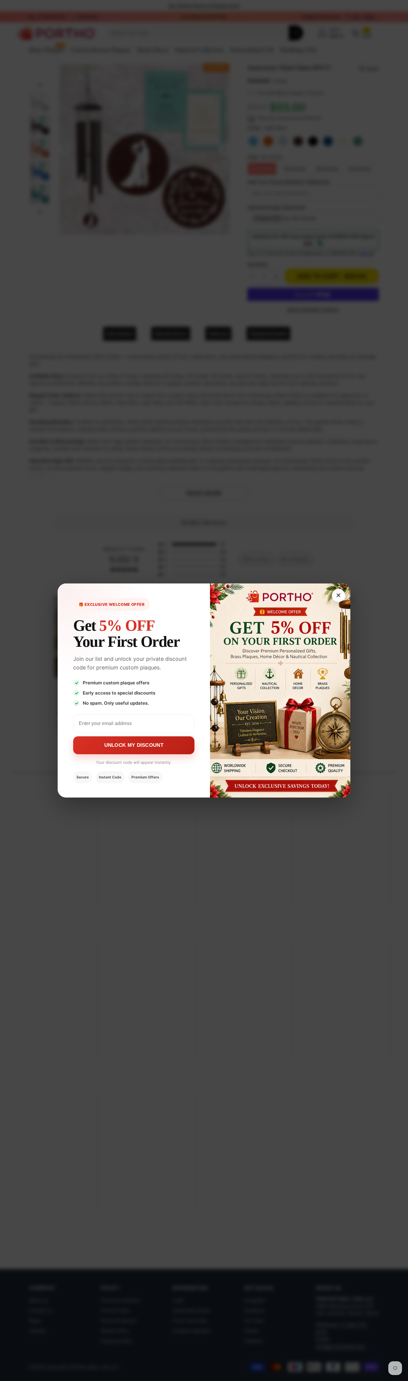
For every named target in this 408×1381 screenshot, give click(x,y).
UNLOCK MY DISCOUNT (133, 745)
